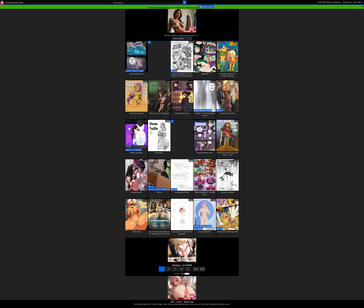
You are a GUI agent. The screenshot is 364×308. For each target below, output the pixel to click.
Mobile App (188, 302)
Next (202, 269)
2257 (172, 302)
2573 (196, 269)
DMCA (179, 302)
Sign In (359, 2)
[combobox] (54, 2)
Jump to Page (179, 274)
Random (329, 2)
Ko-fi (355, 2)
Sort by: (176, 38)
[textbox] (54, 2)
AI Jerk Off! (322, 2)
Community (347, 2)
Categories (337, 2)
